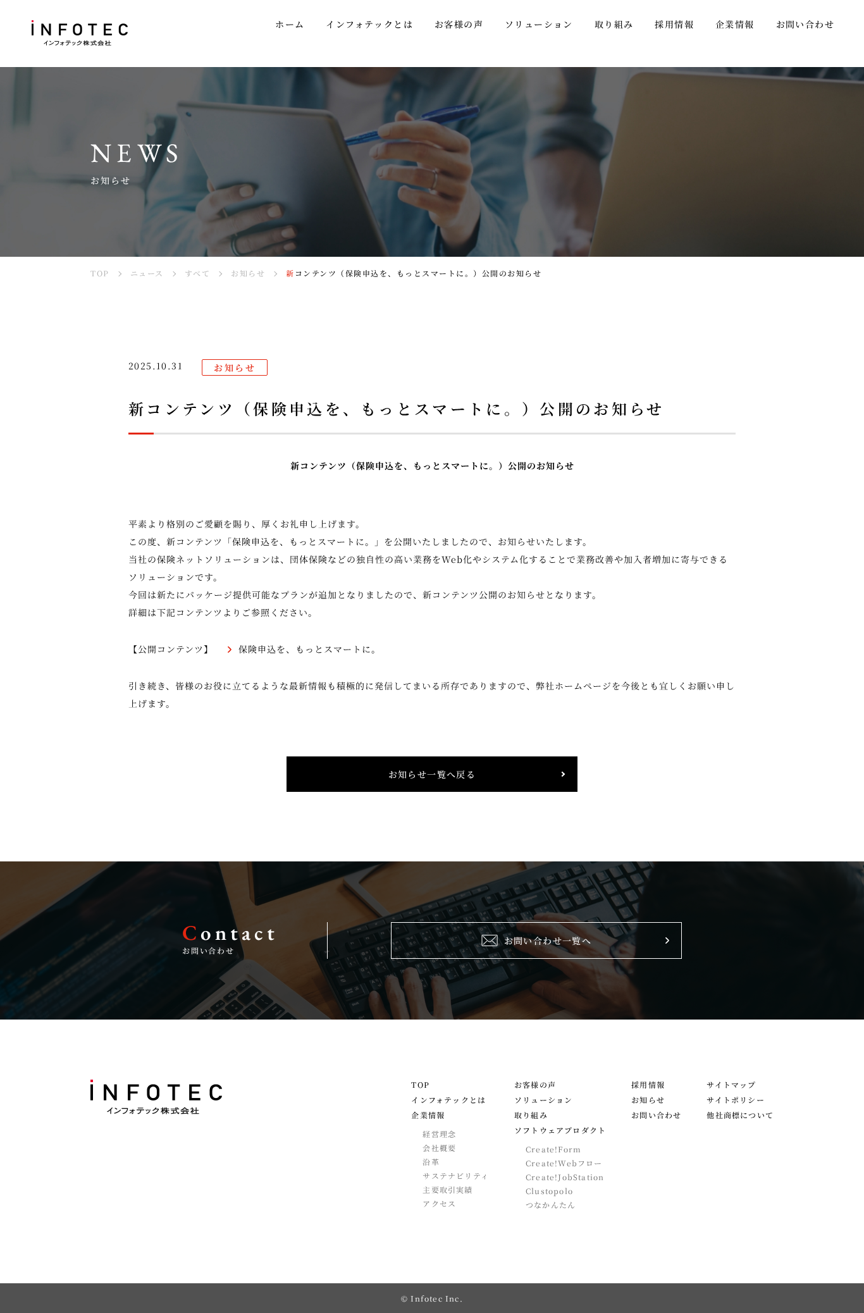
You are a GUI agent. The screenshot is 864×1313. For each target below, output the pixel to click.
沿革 (431, 1162)
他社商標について (740, 1115)
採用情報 (648, 1084)
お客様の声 (535, 1084)
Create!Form (553, 1149)
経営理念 (439, 1134)
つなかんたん (551, 1205)
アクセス (439, 1203)
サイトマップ (731, 1084)
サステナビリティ (456, 1176)
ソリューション (543, 1100)
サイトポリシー (735, 1100)
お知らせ (648, 1100)
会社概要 (439, 1148)
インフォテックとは (448, 1100)
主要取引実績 (447, 1189)
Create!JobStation (565, 1177)
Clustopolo (549, 1191)
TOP (420, 1084)
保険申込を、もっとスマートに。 (309, 649)
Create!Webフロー (564, 1163)
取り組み (531, 1115)
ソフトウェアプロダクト (560, 1130)
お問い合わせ (656, 1115)
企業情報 (428, 1115)
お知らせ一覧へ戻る (432, 774)
